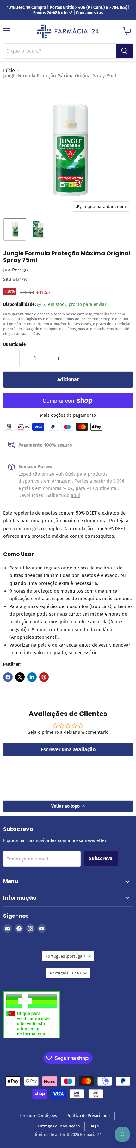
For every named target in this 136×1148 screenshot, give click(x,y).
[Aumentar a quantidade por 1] (58, 358)
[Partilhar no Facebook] (8, 677)
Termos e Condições (38, 1115)
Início (9, 70)
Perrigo (20, 270)
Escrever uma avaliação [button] (68, 749)
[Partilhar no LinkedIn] (32, 677)
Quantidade (14, 344)
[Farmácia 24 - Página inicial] (68, 32)
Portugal (65, 973)
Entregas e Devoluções (59, 1126)
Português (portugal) (65, 956)
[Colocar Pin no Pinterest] (44, 677)
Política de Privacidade (88, 1115)
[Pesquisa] (124, 51)
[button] (15, 229)
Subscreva (101, 858)
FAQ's (94, 1126)
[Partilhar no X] (20, 677)
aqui (75, 495)
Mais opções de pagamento (68, 415)
